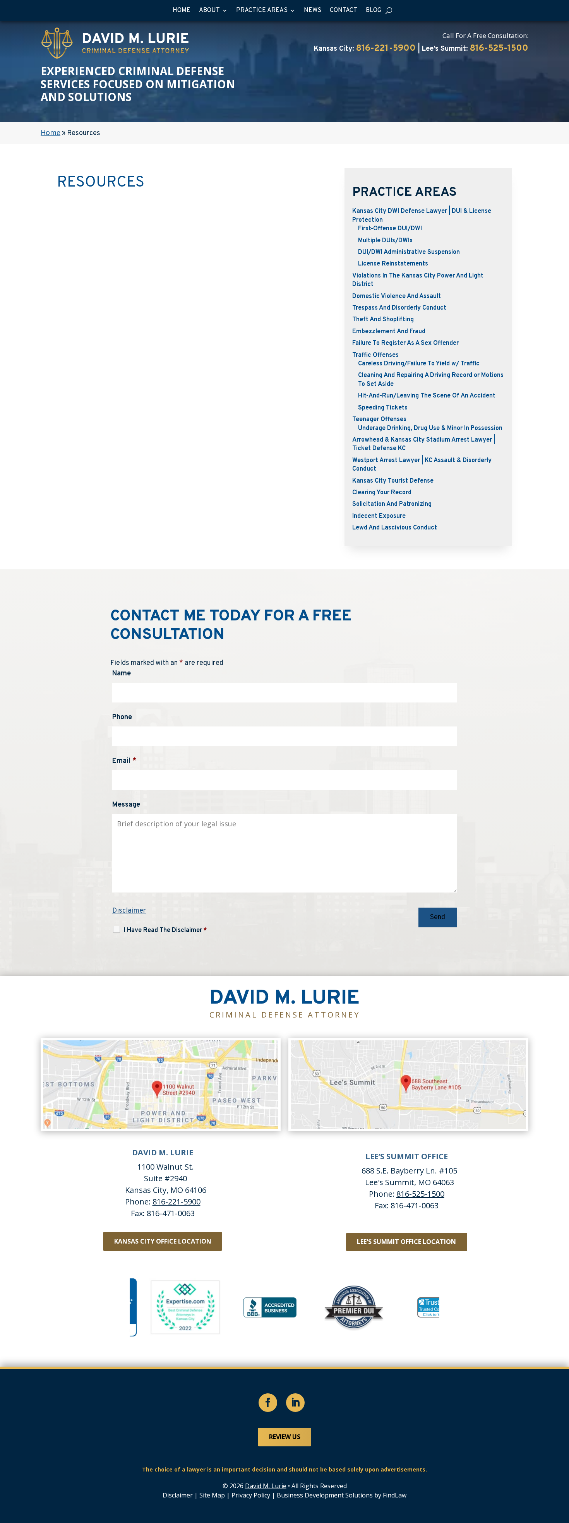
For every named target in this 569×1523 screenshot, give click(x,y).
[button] (561, 1467)
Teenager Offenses (379, 419)
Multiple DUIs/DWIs (385, 241)
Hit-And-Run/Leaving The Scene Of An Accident (426, 396)
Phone (122, 717)
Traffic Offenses (375, 355)
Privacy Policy (250, 1495)
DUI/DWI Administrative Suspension (409, 252)
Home (181, 10)
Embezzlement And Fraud (388, 332)
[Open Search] (389, 10)
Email (124, 761)
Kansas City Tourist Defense (393, 481)
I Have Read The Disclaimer (165, 930)
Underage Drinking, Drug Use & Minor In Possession (430, 428)
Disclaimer (129, 910)
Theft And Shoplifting (383, 320)
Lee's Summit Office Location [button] (406, 1241)
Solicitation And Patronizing (392, 504)
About (209, 10)
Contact (343, 10)
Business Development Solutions (325, 1495)
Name (121, 673)
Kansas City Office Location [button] (162, 1241)
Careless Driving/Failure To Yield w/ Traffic (419, 364)
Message (126, 804)
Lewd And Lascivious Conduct (394, 528)
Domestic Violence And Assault (396, 296)
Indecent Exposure (379, 516)
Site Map (212, 1495)
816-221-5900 (386, 48)
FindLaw (394, 1495)
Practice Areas (262, 10)
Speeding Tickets (383, 408)
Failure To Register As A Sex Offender (405, 343)
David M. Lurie (265, 1486)
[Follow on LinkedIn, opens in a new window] (295, 1402)
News (312, 10)
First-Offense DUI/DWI (390, 229)
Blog (373, 10)
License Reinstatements (393, 264)
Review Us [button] (284, 1436)
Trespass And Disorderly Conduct (399, 308)
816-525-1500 (499, 48)
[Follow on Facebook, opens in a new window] (268, 1402)
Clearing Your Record (381, 493)
